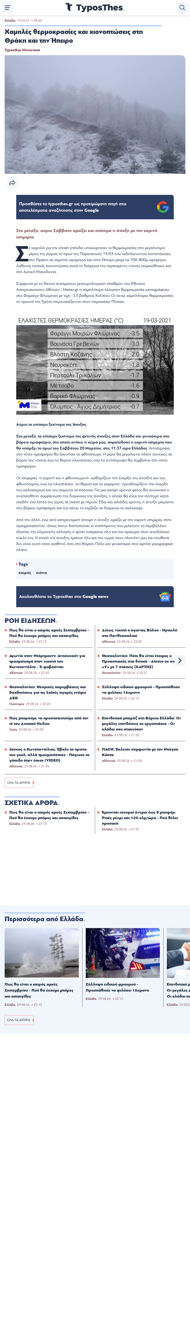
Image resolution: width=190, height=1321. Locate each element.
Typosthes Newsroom (22, 50)
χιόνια (41, 573)
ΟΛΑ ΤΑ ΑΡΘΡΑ (18, 782)
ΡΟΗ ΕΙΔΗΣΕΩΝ (30, 620)
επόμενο (180, 660)
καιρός (25, 573)
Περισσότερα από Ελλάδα (44, 919)
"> (72, 207)
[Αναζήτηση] (182, 7)
